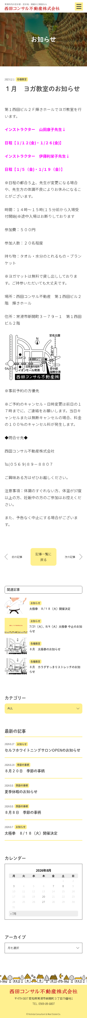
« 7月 (13, 914)
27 (43, 902)
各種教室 (22, 79)
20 (43, 896)
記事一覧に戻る (43, 557)
